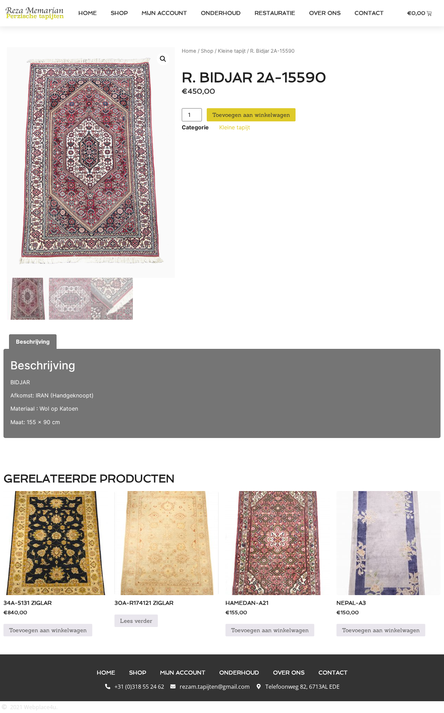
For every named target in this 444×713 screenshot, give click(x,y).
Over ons (325, 13)
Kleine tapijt (232, 51)
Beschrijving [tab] (33, 341)
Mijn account (164, 13)
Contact (369, 13)
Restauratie (275, 13)
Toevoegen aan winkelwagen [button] (48, 630)
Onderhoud (221, 13)
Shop (119, 13)
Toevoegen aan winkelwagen (251, 114)
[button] (163, 59)
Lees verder (136, 620)
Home (87, 13)
